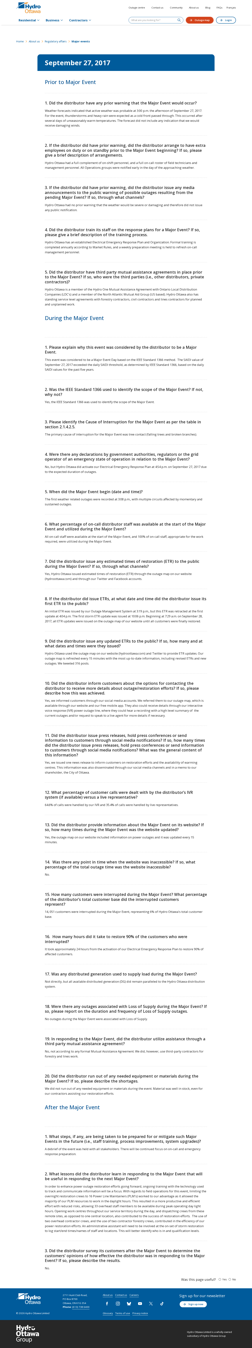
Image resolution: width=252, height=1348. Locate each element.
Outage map (202, 20)
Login (228, 20)
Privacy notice (140, 1313)
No (234, 1279)
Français (231, 7)
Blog (207, 7)
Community (176, 7)
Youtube (140, 1303)
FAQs (219, 7)
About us (194, 7)
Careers (134, 1295)
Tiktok (162, 1303)
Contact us (157, 7)
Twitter (151, 1303)
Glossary (108, 1313)
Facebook (107, 1303)
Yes (224, 1279)
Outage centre (137, 7)
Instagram (118, 1303)
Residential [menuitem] (27, 20)
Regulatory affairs (56, 41)
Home (20, 41)
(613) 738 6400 (80, 1307)
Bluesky (129, 1303)
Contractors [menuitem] (78, 20)
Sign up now (195, 1304)
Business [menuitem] (52, 20)
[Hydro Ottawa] (28, 7)
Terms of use (122, 1313)
